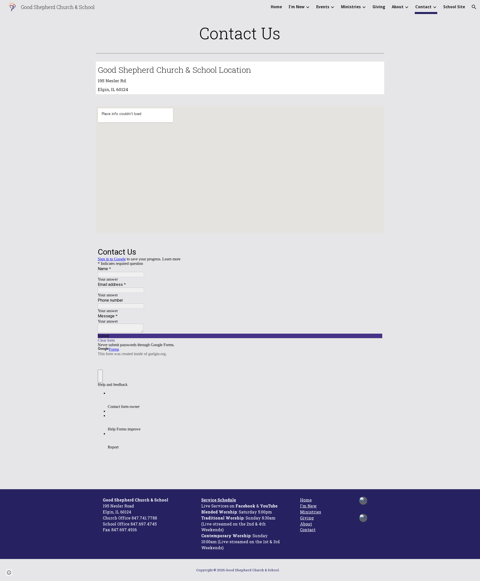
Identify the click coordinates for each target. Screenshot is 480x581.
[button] (474, 7)
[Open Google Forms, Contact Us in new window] (374, 251)
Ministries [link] (351, 7)
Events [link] (322, 7)
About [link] (398, 7)
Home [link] (276, 7)
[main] (240, 33)
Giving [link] (378, 7)
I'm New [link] (296, 7)
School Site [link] (454, 7)
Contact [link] (423, 7)
